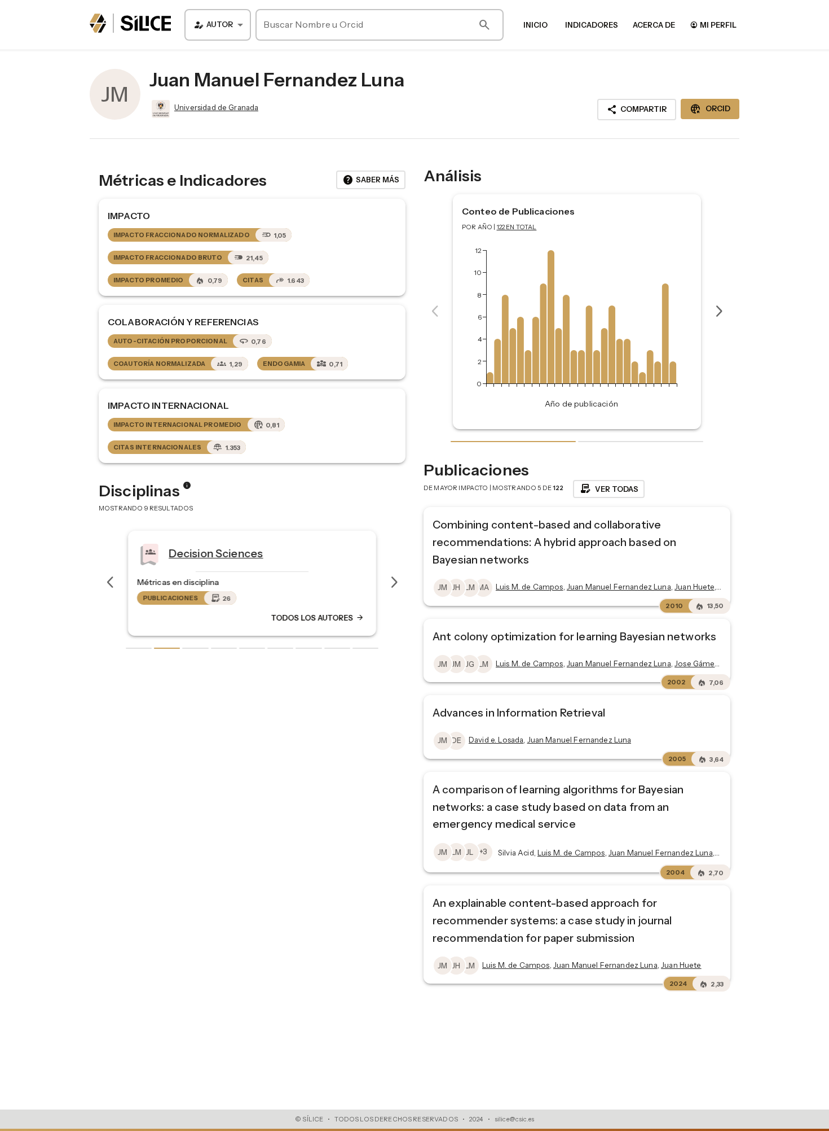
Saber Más (370, 180)
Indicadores (591, 24)
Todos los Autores (317, 617)
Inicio (535, 24)
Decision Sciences (216, 553)
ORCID (710, 109)
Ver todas (608, 489)
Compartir (637, 109)
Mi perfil (713, 24)
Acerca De (654, 24)
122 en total (517, 227)
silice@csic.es (514, 1119)
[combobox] (217, 25)
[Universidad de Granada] (160, 109)
